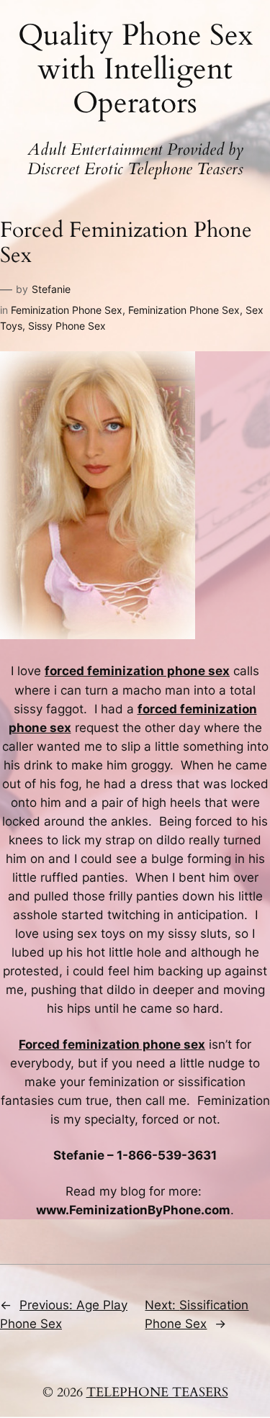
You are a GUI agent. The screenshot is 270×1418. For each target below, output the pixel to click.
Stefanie (51, 289)
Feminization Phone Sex (66, 310)
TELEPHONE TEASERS (157, 1392)
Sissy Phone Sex (67, 326)
